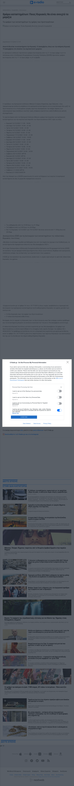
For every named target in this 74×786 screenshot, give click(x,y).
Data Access (37, 423)
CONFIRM (24, 417)
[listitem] (37, 387)
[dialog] (37, 393)
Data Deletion (27, 423)
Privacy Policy (47, 423)
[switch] (59, 391)
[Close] (68, 362)
